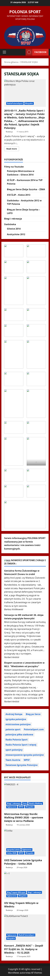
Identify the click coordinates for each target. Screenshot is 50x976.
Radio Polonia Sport (17, 739)
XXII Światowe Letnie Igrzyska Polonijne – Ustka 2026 (23, 862)
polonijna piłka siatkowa (19, 734)
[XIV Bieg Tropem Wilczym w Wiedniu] (25, 885)
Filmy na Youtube (14, 166)
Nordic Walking (35, 803)
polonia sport (13, 729)
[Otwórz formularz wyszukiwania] (22, 52)
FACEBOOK (40, 52)
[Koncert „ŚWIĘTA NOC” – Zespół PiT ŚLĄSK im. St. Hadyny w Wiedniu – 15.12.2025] (25, 928)
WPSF (27, 759)
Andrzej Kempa (14, 714)
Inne (25, 803)
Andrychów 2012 (16, 234)
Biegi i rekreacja (13, 218)
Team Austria (13, 759)
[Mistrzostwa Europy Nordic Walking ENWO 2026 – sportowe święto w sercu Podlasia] (25, 796)
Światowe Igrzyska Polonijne (22, 765)
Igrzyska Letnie (13, 849)
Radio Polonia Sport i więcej (21, 744)
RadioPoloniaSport (15, 103)
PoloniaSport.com (34, 729)
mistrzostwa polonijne (18, 724)
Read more (12, 149)
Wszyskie (29, 103)
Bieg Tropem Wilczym (16, 892)
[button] (4, 52)
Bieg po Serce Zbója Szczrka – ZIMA (26, 189)
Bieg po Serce (33, 714)
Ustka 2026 (11, 853)
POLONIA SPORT (25, 11)
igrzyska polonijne (16, 719)
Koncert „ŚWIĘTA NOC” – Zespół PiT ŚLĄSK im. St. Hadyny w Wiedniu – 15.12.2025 (23, 949)
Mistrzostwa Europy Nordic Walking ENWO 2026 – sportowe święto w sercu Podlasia (23, 817)
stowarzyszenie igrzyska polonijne (25, 754)
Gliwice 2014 (14, 228)
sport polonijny (14, 749)
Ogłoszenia (11, 807)
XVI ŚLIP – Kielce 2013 (18, 194)
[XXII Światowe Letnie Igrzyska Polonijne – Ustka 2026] (25, 842)
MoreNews (13, 972)
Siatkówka (10, 224)
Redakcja (9, 132)
